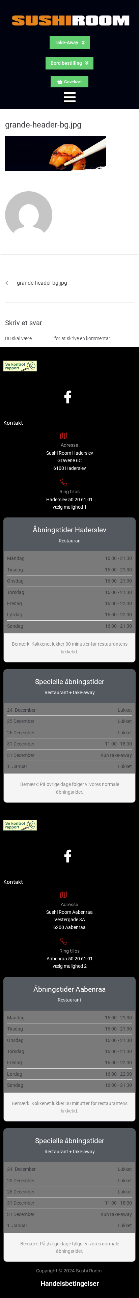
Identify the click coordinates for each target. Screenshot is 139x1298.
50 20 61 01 (80, 499)
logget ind (43, 338)
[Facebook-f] (68, 397)
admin (70, 213)
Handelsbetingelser (69, 1283)
